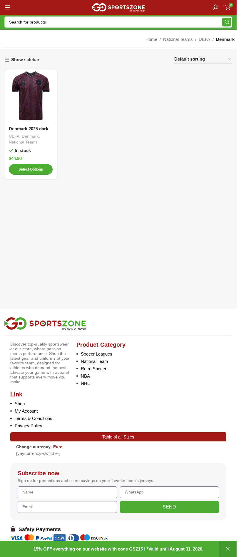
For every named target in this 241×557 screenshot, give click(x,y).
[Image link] (45, 323)
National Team (94, 361)
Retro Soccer (93, 368)
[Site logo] (118, 6)
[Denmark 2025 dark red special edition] (30, 95)
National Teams (178, 39)
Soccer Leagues (96, 353)
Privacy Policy (28, 425)
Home (151, 39)
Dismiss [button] (228, 549)
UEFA (204, 39)
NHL (85, 383)
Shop (20, 403)
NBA (85, 375)
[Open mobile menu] (7, 7)
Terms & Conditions (33, 418)
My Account (26, 410)
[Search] (226, 22)
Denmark (30, 136)
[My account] (216, 7)
